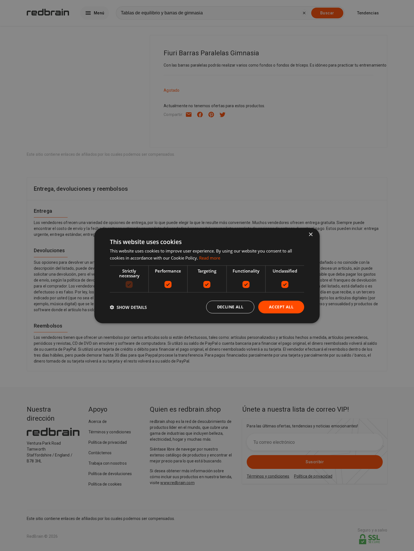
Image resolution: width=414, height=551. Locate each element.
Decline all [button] (230, 306)
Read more (209, 257)
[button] (128, 306)
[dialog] (207, 275)
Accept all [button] (281, 306)
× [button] (310, 234)
